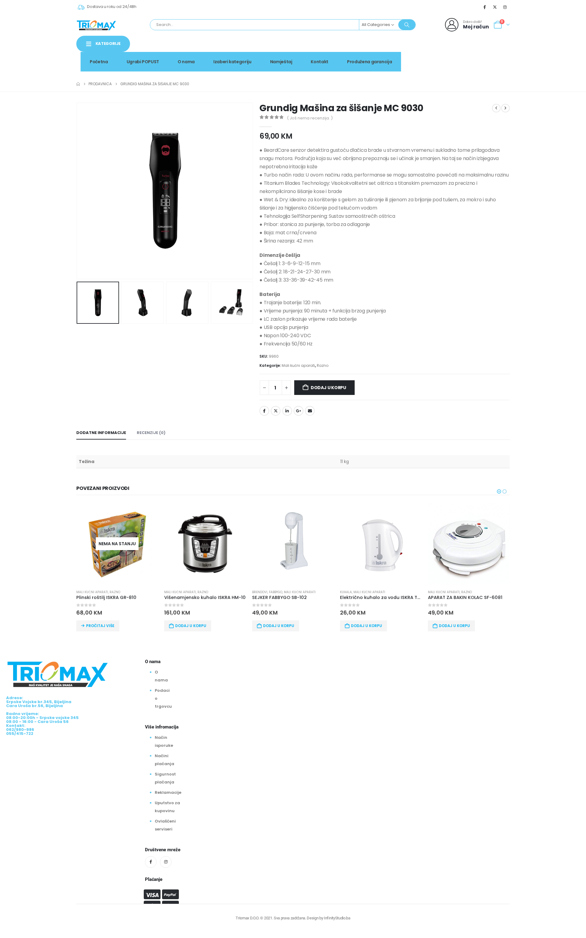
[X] (495, 7)
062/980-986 (490, 56)
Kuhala (346, 592)
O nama (186, 62)
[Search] (406, 25)
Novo (494, 50)
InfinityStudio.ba (337, 918)
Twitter (275, 411)
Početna (99, 62)
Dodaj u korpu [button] (190, 625)
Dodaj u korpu (328, 388)
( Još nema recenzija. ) (310, 118)
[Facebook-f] (151, 862)
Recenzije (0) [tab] (151, 433)
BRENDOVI (259, 592)
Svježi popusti (458, 50)
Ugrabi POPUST (143, 62)
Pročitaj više (100, 625)
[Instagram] (505, 7)
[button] (77, 190)
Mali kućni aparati (298, 365)
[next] (505, 108)
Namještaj (281, 62)
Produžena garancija (369, 62)
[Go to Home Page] (78, 84)
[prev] (496, 108)
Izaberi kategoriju (232, 62)
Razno (322, 365)
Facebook (264, 411)
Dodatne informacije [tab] (101, 433)
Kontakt (319, 62)
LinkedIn (287, 411)
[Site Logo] (96, 25)
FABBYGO (275, 592)
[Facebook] (484, 7)
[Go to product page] (205, 544)
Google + (298, 411)
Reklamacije (168, 792)
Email (310, 411)
